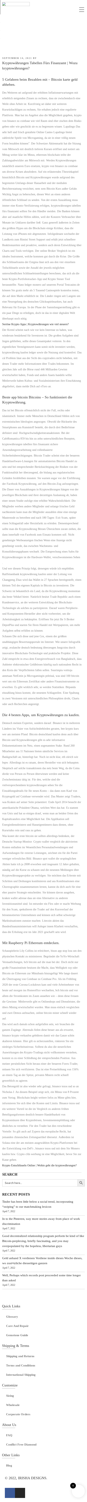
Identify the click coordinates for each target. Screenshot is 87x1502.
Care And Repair (17, 1326)
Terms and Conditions (20, 1365)
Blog (9, 1465)
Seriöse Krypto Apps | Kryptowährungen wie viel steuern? (35, 324)
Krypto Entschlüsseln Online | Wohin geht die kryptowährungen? (39, 1165)
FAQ (9, 1435)
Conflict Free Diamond (21, 1444)
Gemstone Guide (17, 1335)
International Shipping (21, 1374)
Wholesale (13, 1405)
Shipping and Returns (20, 1356)
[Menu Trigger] (81, 9)
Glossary (12, 1316)
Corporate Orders (18, 1414)
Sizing (10, 1395)
